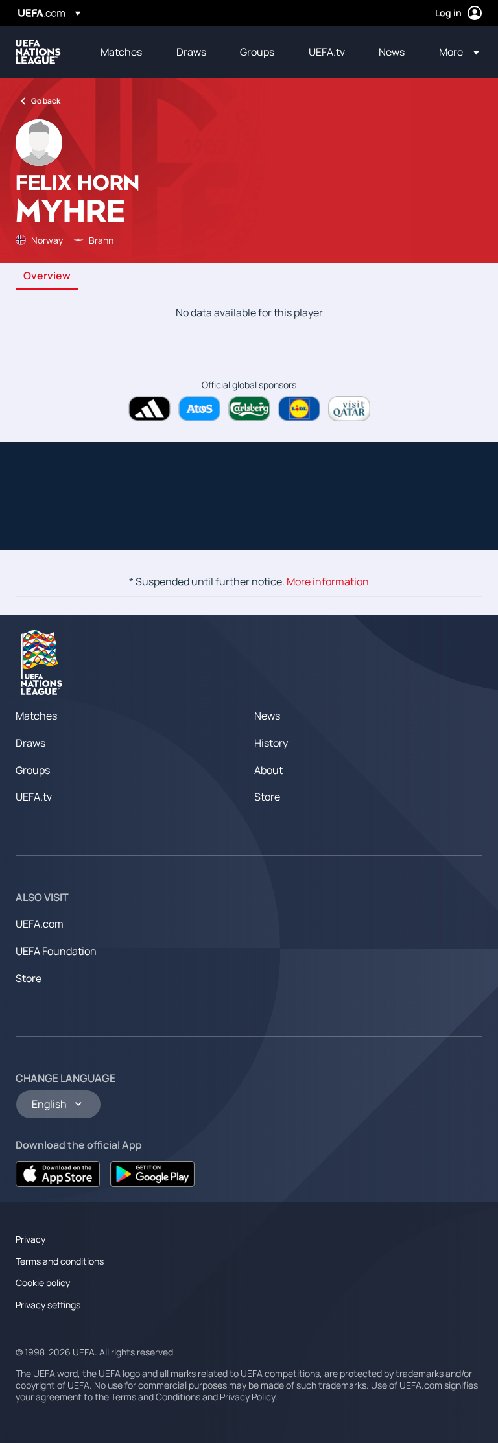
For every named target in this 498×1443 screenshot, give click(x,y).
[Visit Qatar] (349, 408)
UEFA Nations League (38, 52)
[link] (121, 52)
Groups (33, 770)
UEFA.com (40, 924)
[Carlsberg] (249, 408)
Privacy (30, 1239)
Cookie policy (43, 1282)
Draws (30, 743)
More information (328, 581)
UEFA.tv (34, 797)
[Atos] (199, 408)
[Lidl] (299, 408)
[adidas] (149, 408)
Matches (36, 716)
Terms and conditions (60, 1261)
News (267, 716)
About (268, 770)
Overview (47, 276)
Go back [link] (45, 100)
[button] (455, 52)
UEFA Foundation (56, 951)
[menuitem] (122, 52)
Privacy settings (48, 1304)
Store (267, 797)
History (271, 743)
